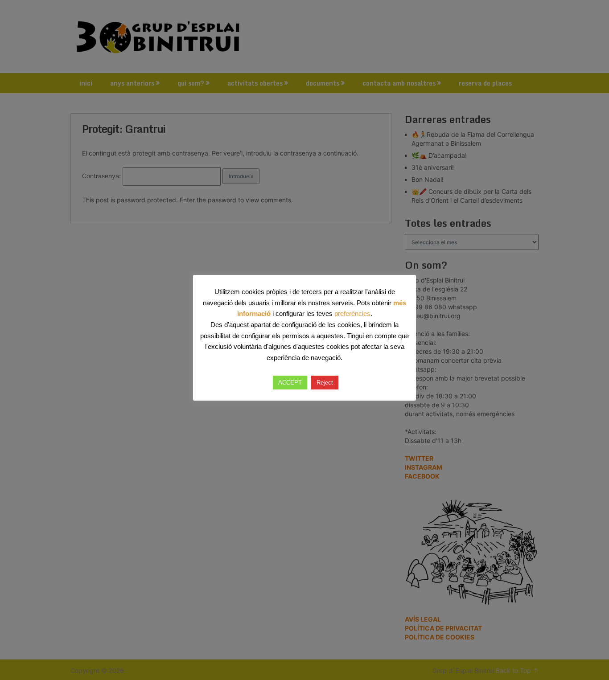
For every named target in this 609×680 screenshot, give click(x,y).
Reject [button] (325, 382)
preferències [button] (352, 313)
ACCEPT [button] (290, 382)
